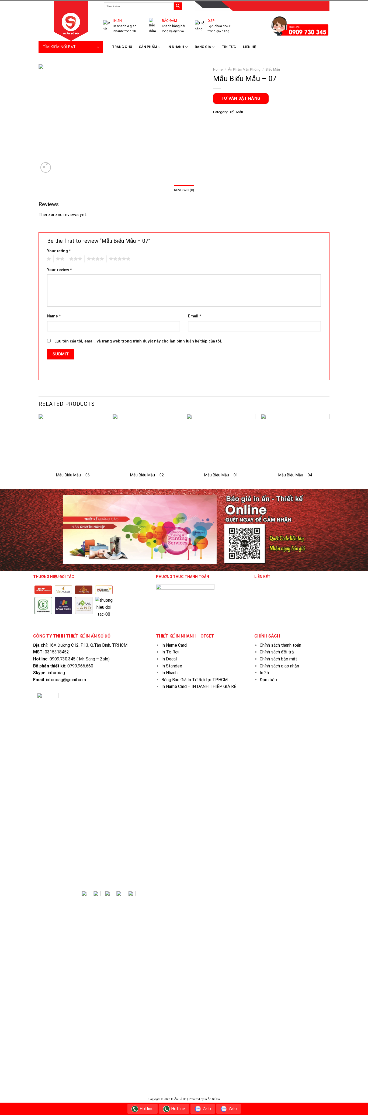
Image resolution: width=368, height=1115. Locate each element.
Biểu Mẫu (273, 69)
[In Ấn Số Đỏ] (67, 26)
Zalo (207, 1108)
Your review (59, 270)
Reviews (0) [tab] (184, 190)
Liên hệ (249, 47)
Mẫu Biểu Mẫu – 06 (73, 475)
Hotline (147, 1108)
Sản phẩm (148, 47)
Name (54, 316)
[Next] (329, 451)
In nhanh (176, 47)
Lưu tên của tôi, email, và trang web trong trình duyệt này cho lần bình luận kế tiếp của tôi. (138, 341)
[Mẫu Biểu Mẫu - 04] (295, 441)
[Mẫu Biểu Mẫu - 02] (147, 441)
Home (218, 69)
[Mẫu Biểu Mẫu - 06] (73, 441)
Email (194, 316)
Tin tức (229, 47)
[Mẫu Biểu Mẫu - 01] (221, 441)
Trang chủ (122, 47)
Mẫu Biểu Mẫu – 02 (147, 475)
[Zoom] (45, 167)
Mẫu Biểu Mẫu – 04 (295, 475)
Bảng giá (203, 47)
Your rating (59, 251)
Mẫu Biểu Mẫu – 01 (221, 475)
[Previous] (39, 451)
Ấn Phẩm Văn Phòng (244, 69)
